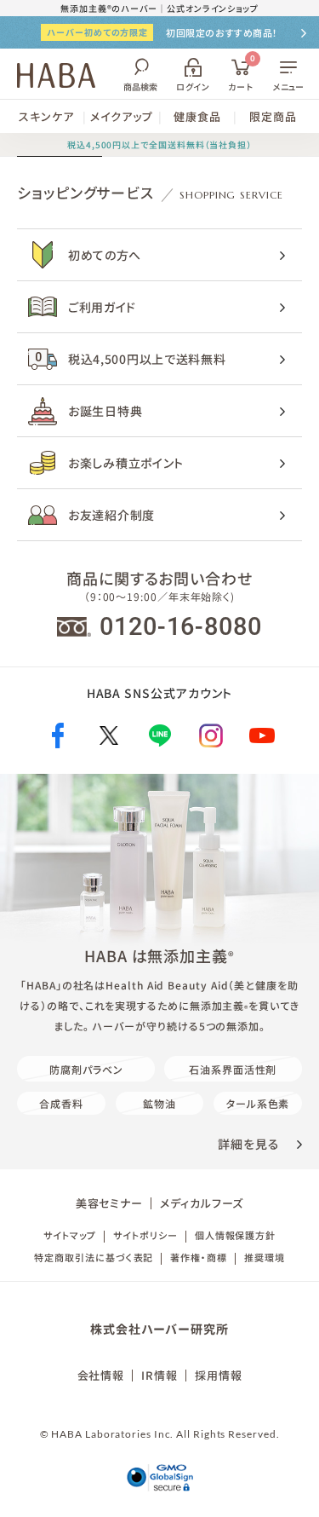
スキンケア (46, 116)
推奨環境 (264, 1257)
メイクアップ (121, 116)
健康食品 (197, 116)
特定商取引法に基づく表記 (93, 1257)
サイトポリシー (145, 1235)
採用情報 (218, 1375)
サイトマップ (69, 1235)
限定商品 (273, 116)
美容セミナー (109, 1203)
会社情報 (101, 1375)
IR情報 (159, 1375)
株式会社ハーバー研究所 (159, 1328)
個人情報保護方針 (235, 1235)
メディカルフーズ (201, 1203)
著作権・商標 (198, 1257)
